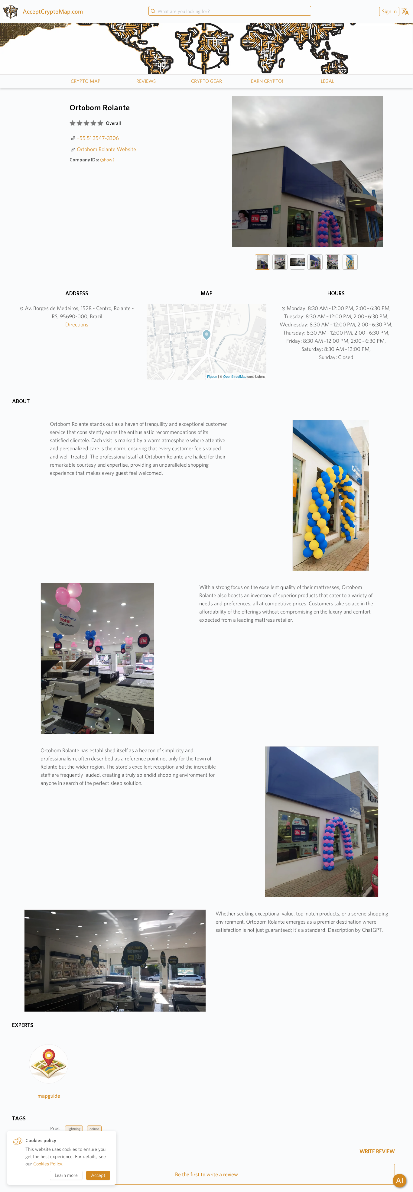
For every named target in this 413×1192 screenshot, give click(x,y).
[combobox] (229, 11)
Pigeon (212, 376)
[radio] (73, 123)
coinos (94, 1128)
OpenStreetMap (234, 376)
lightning (73, 1128)
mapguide (48, 1095)
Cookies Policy (47, 1164)
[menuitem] (388, 11)
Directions (76, 324)
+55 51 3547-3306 (97, 137)
